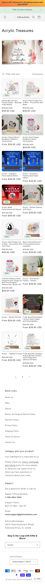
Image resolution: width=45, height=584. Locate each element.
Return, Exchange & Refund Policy (20, 414)
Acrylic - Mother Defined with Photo (32, 208)
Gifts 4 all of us (18, 579)
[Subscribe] (37, 545)
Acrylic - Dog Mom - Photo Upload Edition (10, 175)
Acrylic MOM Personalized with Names (11, 208)
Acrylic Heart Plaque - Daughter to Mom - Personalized (31, 139)
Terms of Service (12, 437)
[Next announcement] (40, 10)
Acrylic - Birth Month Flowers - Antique (31, 280)
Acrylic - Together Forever (12, 354)
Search (8, 408)
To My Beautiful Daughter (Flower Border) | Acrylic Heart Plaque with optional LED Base (32, 356)
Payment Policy (12, 420)
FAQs (7, 403)
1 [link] (15, 376)
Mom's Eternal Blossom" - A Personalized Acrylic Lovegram (32, 244)
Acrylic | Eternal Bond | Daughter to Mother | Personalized (11, 139)
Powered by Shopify (31, 579)
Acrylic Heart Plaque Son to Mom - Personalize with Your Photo (12, 244)
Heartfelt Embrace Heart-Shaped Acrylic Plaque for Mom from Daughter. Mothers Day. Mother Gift (12, 281)
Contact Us (10, 442)
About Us (9, 397)
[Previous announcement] (4, 10)
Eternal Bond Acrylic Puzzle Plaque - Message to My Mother (12, 102)
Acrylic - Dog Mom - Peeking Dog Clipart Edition (30, 175)
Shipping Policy (12, 431)
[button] (5, 17)
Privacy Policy (11, 425)
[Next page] (29, 376)
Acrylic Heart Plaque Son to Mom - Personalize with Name (33, 102)
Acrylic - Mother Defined (11, 317)
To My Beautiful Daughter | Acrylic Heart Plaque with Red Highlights (32, 319)
